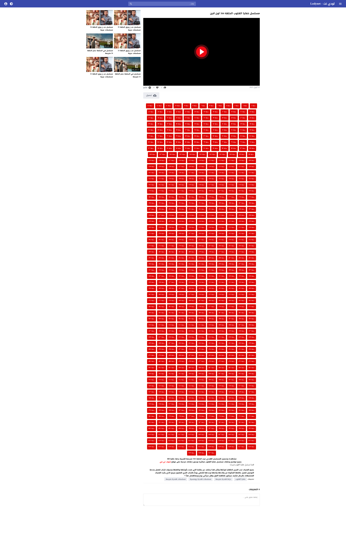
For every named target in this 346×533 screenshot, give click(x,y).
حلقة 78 (215, 142)
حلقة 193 (181, 203)
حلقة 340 (251, 288)
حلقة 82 (178, 142)
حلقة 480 (171, 361)
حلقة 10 (177, 105)
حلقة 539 (241, 398)
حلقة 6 (211, 105)
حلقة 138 (181, 172)
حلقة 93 (187, 148)
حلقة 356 (201, 294)
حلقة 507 (231, 379)
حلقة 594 (241, 428)
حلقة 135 (211, 172)
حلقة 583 (241, 422)
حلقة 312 (201, 270)
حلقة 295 (151, 258)
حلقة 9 (186, 105)
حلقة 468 (181, 355)
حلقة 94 (178, 148)
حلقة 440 (241, 343)
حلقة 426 (161, 331)
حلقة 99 (242, 154)
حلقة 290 (201, 258)
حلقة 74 (252, 142)
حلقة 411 (201, 325)
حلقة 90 (215, 148)
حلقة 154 (241, 184)
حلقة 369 (181, 300)
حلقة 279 (201, 251)
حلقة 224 (201, 221)
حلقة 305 (161, 264)
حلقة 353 (231, 294)
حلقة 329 (251, 282)
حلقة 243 (231, 233)
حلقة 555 (191, 404)
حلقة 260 (171, 239)
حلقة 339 (151, 282)
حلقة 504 (151, 373)
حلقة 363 (241, 300)
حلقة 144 (231, 178)
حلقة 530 (221, 392)
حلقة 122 (231, 166)
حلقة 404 (161, 318)
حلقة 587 (201, 422)
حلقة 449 (151, 343)
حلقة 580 (161, 416)
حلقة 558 (161, 404)
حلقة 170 (191, 190)
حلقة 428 (251, 337)
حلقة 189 (221, 203)
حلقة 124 (211, 166)
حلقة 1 (253, 105)
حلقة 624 (161, 440)
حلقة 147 (201, 178)
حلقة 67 (206, 136)
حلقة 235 (201, 227)
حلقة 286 (241, 258)
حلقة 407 (241, 325)
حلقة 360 (161, 294)
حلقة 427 (151, 331)
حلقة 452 (231, 349)
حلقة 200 (221, 209)
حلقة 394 (151, 312)
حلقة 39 (243, 124)
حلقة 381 (171, 306)
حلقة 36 (160, 117)
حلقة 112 (221, 160)
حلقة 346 (191, 288)
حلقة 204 (181, 209)
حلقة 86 (252, 148)
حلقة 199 (231, 209)
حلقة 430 (231, 337)
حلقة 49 (151, 124)
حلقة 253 (241, 239)
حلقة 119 (151, 160)
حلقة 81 (187, 142)
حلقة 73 (151, 136)
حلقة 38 (252, 124)
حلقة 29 (224, 117)
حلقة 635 (161, 446)
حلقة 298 (231, 264)
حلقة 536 (161, 392)
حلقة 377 (211, 306)
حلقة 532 (201, 392)
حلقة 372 (151, 300)
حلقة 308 (241, 270)
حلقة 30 (215, 117)
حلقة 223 (211, 221)
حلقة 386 (231, 312)
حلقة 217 (161, 215)
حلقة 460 (151, 349)
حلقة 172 (171, 190)
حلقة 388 (211, 312)
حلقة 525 (161, 385)
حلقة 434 (191, 337)
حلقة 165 (241, 190)
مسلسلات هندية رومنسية (200, 479)
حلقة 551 (231, 404)
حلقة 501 (181, 373)
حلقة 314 (181, 270)
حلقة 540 (231, 398)
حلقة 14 (252, 111)
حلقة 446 (181, 343)
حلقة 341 (241, 288)
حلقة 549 (251, 404)
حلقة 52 (233, 130)
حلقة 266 (221, 245)
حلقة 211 (221, 215)
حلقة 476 (211, 361)
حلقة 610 (191, 434)
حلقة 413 (181, 325)
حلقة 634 (171, 446)
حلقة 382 (161, 306)
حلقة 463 (231, 355)
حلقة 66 (215, 136)
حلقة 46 (178, 124)
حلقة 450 (251, 349)
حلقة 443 (211, 343)
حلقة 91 (206, 148)
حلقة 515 (151, 379)
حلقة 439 (251, 343)
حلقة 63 (243, 136)
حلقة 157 (211, 184)
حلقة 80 (197, 142)
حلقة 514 (161, 379)
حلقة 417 (251, 331)
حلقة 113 (211, 160)
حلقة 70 (178, 136)
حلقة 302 (191, 264)
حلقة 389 (201, 312)
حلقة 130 (151, 166)
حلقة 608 (211, 434)
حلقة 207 (151, 209)
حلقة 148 (191, 178)
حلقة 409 (221, 325)
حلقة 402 (181, 318)
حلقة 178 (221, 197)
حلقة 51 (243, 130)
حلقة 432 (211, 337)
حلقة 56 (197, 130)
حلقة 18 (215, 111)
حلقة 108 (152, 154)
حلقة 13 (150, 105)
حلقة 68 (197, 136)
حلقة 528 (241, 392)
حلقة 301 (201, 264)
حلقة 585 (221, 422)
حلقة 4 (228, 105)
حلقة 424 (181, 331)
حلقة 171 (181, 190)
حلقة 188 (231, 203)
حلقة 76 (233, 142)
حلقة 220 (241, 221)
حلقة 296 (251, 264)
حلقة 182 (181, 197)
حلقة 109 (251, 160)
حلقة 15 (243, 111)
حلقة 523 (181, 385)
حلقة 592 (151, 422)
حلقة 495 (241, 373)
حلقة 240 (151, 227)
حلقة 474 (231, 361)
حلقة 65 (224, 136)
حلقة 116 (181, 160)
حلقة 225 (191, 221)
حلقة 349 (161, 288)
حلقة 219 (251, 221)
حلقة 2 (245, 105)
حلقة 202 (201, 209)
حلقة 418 (241, 331)
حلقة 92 (197, 148)
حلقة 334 (201, 282)
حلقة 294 (161, 258)
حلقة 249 (171, 233)
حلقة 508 (221, 379)
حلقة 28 (233, 117)
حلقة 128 (171, 166)
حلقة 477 (201, 361)
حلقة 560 (251, 410)
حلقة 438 (151, 337)
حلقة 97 (151, 148)
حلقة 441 (231, 343)
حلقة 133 (231, 172)
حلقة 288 (221, 258)
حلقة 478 (191, 361)
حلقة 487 (211, 367)
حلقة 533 (191, 392)
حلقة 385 (241, 312)
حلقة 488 (201, 367)
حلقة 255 (221, 239)
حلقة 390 (191, 312)
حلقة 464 (221, 355)
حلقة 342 (231, 288)
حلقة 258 (191, 239)
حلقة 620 (201, 440)
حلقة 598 (201, 428)
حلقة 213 (201, 215)
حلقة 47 (169, 124)
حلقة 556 (181, 404)
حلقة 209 (241, 215)
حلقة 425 (171, 331)
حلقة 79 (206, 142)
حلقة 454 (211, 349)
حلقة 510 (201, 379)
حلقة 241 (251, 233)
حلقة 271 (171, 245)
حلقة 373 (251, 306)
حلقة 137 (191, 172)
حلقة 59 (169, 130)
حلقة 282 (171, 251)
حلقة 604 (251, 434)
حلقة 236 (191, 227)
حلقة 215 (181, 215)
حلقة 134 (221, 172)
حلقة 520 (211, 385)
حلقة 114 (201, 160)
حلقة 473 (241, 361)
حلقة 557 (171, 404)
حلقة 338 (161, 282)
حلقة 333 (211, 282)
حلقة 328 (151, 276)
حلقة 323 (201, 276)
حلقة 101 (222, 154)
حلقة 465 (211, 355)
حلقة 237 (181, 227)
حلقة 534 (181, 392)
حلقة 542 (211, 398)
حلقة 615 (251, 440)
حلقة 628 (231, 446)
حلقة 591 (161, 422)
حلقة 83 (169, 142)
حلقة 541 (221, 398)
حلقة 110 (241, 160)
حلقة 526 (151, 385)
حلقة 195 (161, 203)
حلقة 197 (251, 209)
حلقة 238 (171, 227)
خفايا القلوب (240, 479)
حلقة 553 (211, 404)
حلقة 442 (221, 343)
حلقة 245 (211, 233)
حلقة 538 (251, 398)
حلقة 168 (211, 190)
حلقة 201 (211, 209)
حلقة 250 (161, 233)
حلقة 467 (191, 355)
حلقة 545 (181, 398)
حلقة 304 (171, 264)
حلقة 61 (151, 130)
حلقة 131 (251, 172)
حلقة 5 (220, 105)
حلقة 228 (161, 221)
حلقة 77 (224, 142)
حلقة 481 (161, 361)
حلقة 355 (211, 294)
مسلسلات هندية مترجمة (176, 479)
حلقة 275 (241, 251)
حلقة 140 (161, 172)
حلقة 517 (241, 385)
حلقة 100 (232, 154)
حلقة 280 (191, 251)
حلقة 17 (224, 111)
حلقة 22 (178, 111)
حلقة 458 (171, 349)
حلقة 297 (241, 264)
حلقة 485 (231, 367)
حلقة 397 (231, 318)
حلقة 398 (221, 318)
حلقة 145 (221, 178)
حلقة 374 (241, 306)
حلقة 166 (231, 190)
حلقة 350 (151, 288)
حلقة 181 (191, 197)
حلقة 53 (224, 130)
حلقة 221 (231, 221)
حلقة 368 (191, 300)
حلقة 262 (151, 239)
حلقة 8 (194, 105)
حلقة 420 (221, 331)
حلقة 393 (161, 312)
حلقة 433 (201, 337)
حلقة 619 (211, 440)
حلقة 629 (221, 446)
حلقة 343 (221, 288)
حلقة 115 (191, 160)
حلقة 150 (171, 178)
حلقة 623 (171, 440)
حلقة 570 (151, 410)
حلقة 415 (161, 325)
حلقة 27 (243, 117)
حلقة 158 (201, 184)
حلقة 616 (241, 440)
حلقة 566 (191, 410)
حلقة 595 (231, 428)
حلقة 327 (161, 276)
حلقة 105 (182, 154)
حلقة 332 (221, 282)
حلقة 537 (151, 392)
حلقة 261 (161, 239)
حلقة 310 (221, 270)
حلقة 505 (251, 379)
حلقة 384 (251, 312)
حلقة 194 (171, 203)
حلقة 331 (231, 282)
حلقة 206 (161, 209)
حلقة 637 (211, 452)
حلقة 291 (191, 258)
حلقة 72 (160, 136)
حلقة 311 (211, 270)
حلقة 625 (151, 440)
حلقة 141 (151, 172)
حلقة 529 (231, 392)
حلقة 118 (161, 160)
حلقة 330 (241, 282)
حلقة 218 (151, 215)
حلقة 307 (251, 270)
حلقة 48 (160, 124)
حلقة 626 (251, 446)
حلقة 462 (241, 355)
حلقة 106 (172, 154)
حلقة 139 (171, 172)
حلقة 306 (151, 264)
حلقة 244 (221, 233)
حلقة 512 (181, 379)
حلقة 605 (241, 434)
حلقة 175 (251, 197)
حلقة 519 (221, 385)
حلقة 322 (211, 276)
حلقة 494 (251, 373)
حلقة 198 (241, 209)
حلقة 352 (241, 294)
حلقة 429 (241, 337)
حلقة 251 (151, 233)
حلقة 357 (191, 294)
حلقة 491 (171, 367)
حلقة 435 (181, 337)
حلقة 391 (181, 312)
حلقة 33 (187, 117)
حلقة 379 (191, 306)
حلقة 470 (161, 355)
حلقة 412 (191, 325)
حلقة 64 (233, 136)
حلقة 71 (169, 136)
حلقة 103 (202, 154)
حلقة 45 (187, 124)
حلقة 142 (251, 178)
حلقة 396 (241, 318)
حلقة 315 (171, 270)
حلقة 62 (252, 136)
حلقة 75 (243, 142)
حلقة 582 (251, 422)
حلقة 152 (151, 178)
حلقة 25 (151, 111)
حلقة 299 (221, 264)
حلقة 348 (171, 288)
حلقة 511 (191, 379)
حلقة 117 (171, 160)
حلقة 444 (201, 343)
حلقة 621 (191, 440)
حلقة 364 (231, 300)
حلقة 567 (181, 410)
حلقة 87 (243, 148)
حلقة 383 (151, 306)
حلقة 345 (201, 288)
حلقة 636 (151, 446)
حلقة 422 (201, 331)
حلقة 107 (162, 154)
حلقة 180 (201, 197)
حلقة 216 (171, 215)
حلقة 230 (251, 227)
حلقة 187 (241, 203)
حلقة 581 (151, 416)
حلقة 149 (181, 178)
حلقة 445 (191, 343)
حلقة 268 (201, 245)
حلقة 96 (160, 148)
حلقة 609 (201, 434)
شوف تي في (165, 462)
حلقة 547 (161, 398)
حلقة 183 (171, 197)
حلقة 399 (211, 318)
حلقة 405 (151, 318)
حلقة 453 (221, 349)
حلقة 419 (231, 331)
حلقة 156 (221, 184)
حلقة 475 (221, 361)
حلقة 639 (191, 452)
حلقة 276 (231, 251)
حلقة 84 (160, 142)
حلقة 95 (169, 148)
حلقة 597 (211, 428)
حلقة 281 (181, 251)
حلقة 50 (252, 130)
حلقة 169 (201, 190)
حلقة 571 (251, 416)
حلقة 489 (191, 367)
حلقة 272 (161, 245)
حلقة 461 (251, 355)
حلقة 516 (251, 385)
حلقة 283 (161, 251)
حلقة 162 (161, 184)
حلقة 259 (181, 239)
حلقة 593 (251, 428)
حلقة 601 (171, 428)
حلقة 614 (151, 434)
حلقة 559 (151, 404)
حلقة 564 (211, 410)
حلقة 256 (211, 239)
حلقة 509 (211, 379)
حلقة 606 (231, 434)
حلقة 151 (161, 178)
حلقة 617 (231, 440)
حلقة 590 (171, 422)
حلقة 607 (221, 434)
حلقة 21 (187, 111)
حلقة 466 (201, 355)
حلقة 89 (224, 148)
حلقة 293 (171, 258)
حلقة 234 (211, 227)
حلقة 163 (151, 184)
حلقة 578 (181, 416)
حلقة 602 (161, 428)
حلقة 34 (178, 117)
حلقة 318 (251, 276)
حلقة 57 (187, 130)
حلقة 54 (215, 130)
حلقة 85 (151, 142)
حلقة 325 (181, 276)
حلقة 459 (161, 349)
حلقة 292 (181, 258)
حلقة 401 (191, 318)
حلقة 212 (211, 215)
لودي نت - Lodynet (322, 3)
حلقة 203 (191, 209)
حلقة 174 (151, 190)
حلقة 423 (191, 331)
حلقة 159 (191, 184)
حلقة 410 (211, 325)
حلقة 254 (231, 239)
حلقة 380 (181, 306)
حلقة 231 (241, 227)
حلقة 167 (221, 190)
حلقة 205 (171, 209)
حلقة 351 (251, 294)
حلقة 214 (191, 215)
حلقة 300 (211, 264)
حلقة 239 (161, 227)
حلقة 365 (221, 300)
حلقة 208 (251, 215)
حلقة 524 (171, 385)
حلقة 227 (171, 221)
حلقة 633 (181, 446)
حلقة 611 (181, 434)
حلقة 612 (171, 434)
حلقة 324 (191, 276)
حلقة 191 (201, 203)
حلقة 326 (171, 276)
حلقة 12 (159, 105)
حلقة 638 (201, 452)
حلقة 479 (181, 361)
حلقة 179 (211, 197)
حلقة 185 (151, 197)
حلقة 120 (251, 166)
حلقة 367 (201, 300)
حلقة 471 (151, 355)
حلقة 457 (181, 349)
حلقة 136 (201, 172)
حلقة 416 (151, 325)
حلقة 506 (241, 379)
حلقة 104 (192, 154)
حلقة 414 (171, 325)
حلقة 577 (191, 416)
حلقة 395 (251, 318)
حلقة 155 (231, 184)
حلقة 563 (221, 410)
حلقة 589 (181, 422)
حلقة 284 (151, 251)
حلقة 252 (251, 239)
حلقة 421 (211, 331)
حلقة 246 (201, 233)
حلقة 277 (221, 251)
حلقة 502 (171, 373)
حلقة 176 (241, 197)
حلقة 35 (169, 117)
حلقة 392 (171, 312)
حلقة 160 (181, 184)
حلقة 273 (151, 245)
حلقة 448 (161, 343)
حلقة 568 (171, 410)
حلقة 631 (201, 446)
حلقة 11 (168, 105)
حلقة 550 (241, 404)
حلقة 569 (161, 410)
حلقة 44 (197, 124)
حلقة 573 (231, 416)
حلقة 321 (221, 276)
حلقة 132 (241, 172)
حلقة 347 (181, 288)
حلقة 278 (211, 251)
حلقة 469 (171, 355)
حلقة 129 (161, 166)
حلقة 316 (161, 270)
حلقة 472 (251, 361)
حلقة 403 (171, 318)
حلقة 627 (241, 446)
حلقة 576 (201, 416)
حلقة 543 (201, 398)
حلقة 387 (221, 312)
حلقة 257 (201, 239)
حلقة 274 (251, 251)
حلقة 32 (197, 117)
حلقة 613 (161, 434)
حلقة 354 (221, 294)
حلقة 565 (201, 410)
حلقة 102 (212, 154)
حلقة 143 (241, 178)
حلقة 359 (171, 294)
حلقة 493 (151, 367)
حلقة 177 (231, 197)
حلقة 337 (171, 282)
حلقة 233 (221, 227)
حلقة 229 (151, 221)
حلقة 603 (151, 428)
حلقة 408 (231, 325)
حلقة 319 (241, 276)
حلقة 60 (160, 130)
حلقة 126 (191, 166)
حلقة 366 (211, 300)
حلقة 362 (251, 300)
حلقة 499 (201, 373)
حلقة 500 (191, 373)
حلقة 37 (151, 117)
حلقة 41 (224, 124)
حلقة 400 (201, 318)
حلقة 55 (206, 130)
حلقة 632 (191, 446)
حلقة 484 (241, 367)
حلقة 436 (171, 337)
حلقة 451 (241, 349)
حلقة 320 (231, 276)
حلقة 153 (251, 184)
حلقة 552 (221, 404)
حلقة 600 (181, 428)
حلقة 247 (191, 233)
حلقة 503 (161, 373)
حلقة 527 (251, 392)
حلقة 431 (221, 337)
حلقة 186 (251, 203)
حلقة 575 (211, 416)
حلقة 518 (231, 385)
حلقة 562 (231, 410)
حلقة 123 (221, 166)
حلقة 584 (231, 422)
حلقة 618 (221, 440)
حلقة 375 (231, 306)
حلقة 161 (171, 184)
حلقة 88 (233, 148)
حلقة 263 (251, 245)
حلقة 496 (231, 373)
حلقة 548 (151, 398)
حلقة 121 (241, 166)
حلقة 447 (171, 343)
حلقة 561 (241, 410)
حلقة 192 (191, 203)
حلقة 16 (233, 111)
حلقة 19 (206, 111)
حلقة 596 (221, 428)
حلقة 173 (161, 190)
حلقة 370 (171, 300)
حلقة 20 (197, 111)
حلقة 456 (191, 349)
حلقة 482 (151, 361)
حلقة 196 (151, 203)
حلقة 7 (203, 105)
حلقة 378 (201, 306)
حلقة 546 (171, 398)
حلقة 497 (221, 373)
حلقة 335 (191, 282)
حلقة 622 (181, 440)
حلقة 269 (191, 245)
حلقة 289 (211, 258)
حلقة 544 (191, 398)
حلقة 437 (161, 337)
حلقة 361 (151, 294)
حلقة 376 (221, 306)
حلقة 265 (231, 245)
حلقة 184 (161, 197)
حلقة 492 (161, 367)
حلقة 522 (191, 385)
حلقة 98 (251, 154)
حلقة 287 (231, 258)
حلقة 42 (215, 124)
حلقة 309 (231, 270)
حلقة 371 (161, 300)
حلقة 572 (241, 416)
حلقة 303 (181, 264)
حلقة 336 (181, 282)
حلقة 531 (211, 392)
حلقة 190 (211, 203)
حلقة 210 (231, 215)
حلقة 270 (181, 245)
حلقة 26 (252, 117)
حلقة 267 (211, 245)
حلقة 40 (233, 124)
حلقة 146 (211, 178)
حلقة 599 (191, 428)
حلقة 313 (191, 270)
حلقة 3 (236, 105)
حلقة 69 (187, 136)
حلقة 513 (171, 379)
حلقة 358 (181, 294)
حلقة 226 (181, 221)
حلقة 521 (201, 385)
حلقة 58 (178, 130)
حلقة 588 (191, 422)
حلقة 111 (231, 160)
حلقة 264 (241, 245)
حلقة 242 (241, 233)
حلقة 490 (181, 367)
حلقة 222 (221, 221)
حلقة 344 (211, 288)
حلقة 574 (221, 416)
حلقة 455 (201, 349)
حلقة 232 (231, 227)
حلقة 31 (206, 117)
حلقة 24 (160, 111)
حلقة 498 (211, 373)
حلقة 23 (169, 111)
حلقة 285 (251, 258)
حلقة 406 (251, 325)
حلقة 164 (251, 190)
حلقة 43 (206, 124)
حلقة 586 (211, 422)
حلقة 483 (251, 367)
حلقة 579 (171, 416)
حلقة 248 (181, 233)
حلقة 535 (171, 392)
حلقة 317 (151, 270)
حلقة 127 (181, 166)
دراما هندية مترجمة (223, 479)
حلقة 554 (201, 404)
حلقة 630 (211, 446)
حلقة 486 (221, 367)
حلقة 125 (201, 166)
